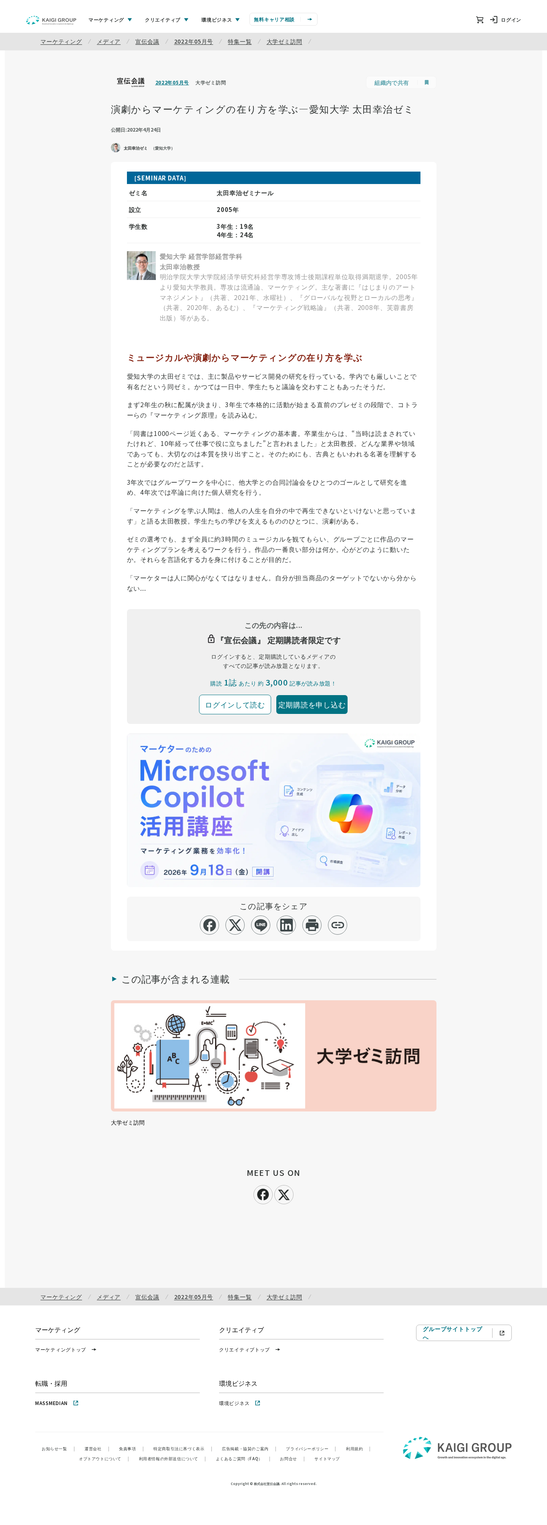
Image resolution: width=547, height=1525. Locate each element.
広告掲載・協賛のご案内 (249, 1448)
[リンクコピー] (338, 925)
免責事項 (131, 1448)
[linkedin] (287, 925)
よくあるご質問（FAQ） (243, 1458)
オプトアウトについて (104, 1458)
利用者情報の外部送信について (172, 1458)
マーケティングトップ (60, 1349)
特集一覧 (239, 41)
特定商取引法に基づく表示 (182, 1448)
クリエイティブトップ (244, 1349)
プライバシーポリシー (311, 1448)
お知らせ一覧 (58, 1448)
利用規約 (358, 1448)
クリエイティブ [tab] (163, 19)
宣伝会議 (147, 41)
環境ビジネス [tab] (216, 19)
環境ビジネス (234, 1402)
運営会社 (96, 1448)
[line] (261, 925)
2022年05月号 (193, 41)
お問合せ (292, 1458)
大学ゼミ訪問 (284, 41)
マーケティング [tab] (106, 19)
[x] (235, 925)
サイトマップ (327, 1458)
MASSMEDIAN (51, 1402)
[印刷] (312, 925)
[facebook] (210, 925)
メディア (109, 41)
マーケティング (61, 41)
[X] (284, 1193)
